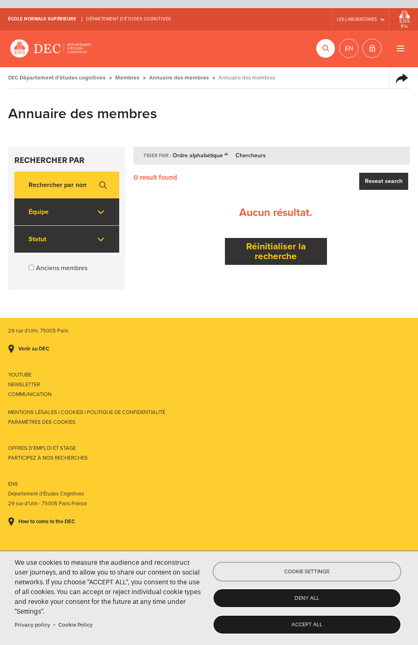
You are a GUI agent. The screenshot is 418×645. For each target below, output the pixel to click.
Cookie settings (306, 571)
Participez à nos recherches (48, 458)
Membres (127, 78)
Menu (400, 48)
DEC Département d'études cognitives (51, 49)
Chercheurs (251, 155)
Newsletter (24, 384)
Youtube (19, 375)
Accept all (306, 624)
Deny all (306, 597)
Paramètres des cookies (42, 422)
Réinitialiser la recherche (276, 251)
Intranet (372, 48)
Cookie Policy (75, 624)
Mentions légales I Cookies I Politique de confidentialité (86, 412)
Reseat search (383, 181)
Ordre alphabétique (201, 155)
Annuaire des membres (179, 78)
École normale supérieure (42, 19)
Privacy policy (32, 624)
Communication (29, 394)
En (349, 48)
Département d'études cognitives (128, 19)
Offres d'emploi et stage (42, 448)
